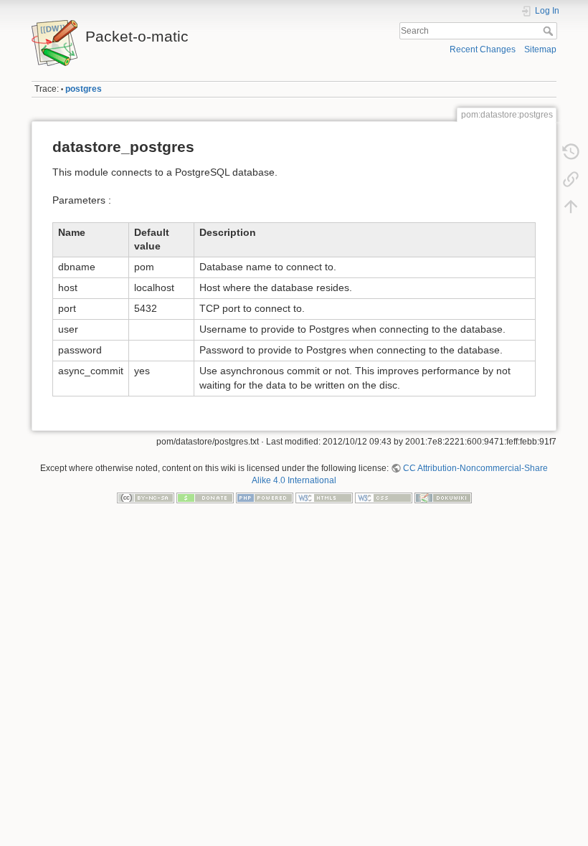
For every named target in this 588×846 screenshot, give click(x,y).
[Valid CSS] (383, 497)
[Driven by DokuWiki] (443, 497)
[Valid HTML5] (324, 497)
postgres (83, 89)
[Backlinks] (570, 179)
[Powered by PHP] (264, 497)
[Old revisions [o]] (570, 152)
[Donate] (205, 497)
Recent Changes (483, 49)
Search (549, 31)
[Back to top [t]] (570, 206)
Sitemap (540, 49)
